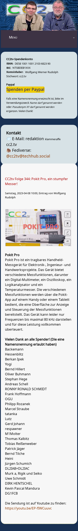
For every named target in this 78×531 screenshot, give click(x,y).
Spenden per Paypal (25, 90)
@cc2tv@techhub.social (28, 156)
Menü (13, 37)
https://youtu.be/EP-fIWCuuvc (28, 508)
